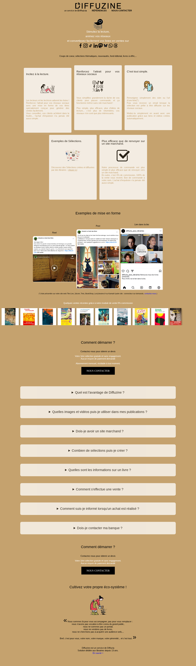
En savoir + (98, 653)
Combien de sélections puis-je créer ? (100, 450)
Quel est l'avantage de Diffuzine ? (99, 392)
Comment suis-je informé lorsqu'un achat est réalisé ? (99, 509)
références (99, 10)
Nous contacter (98, 370)
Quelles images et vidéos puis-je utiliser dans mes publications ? (99, 412)
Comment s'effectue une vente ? (99, 489)
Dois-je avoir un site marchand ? (100, 431)
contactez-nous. (150, 294)
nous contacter (121, 10)
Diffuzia (82, 10)
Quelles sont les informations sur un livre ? (99, 470)
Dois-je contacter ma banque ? (99, 528)
